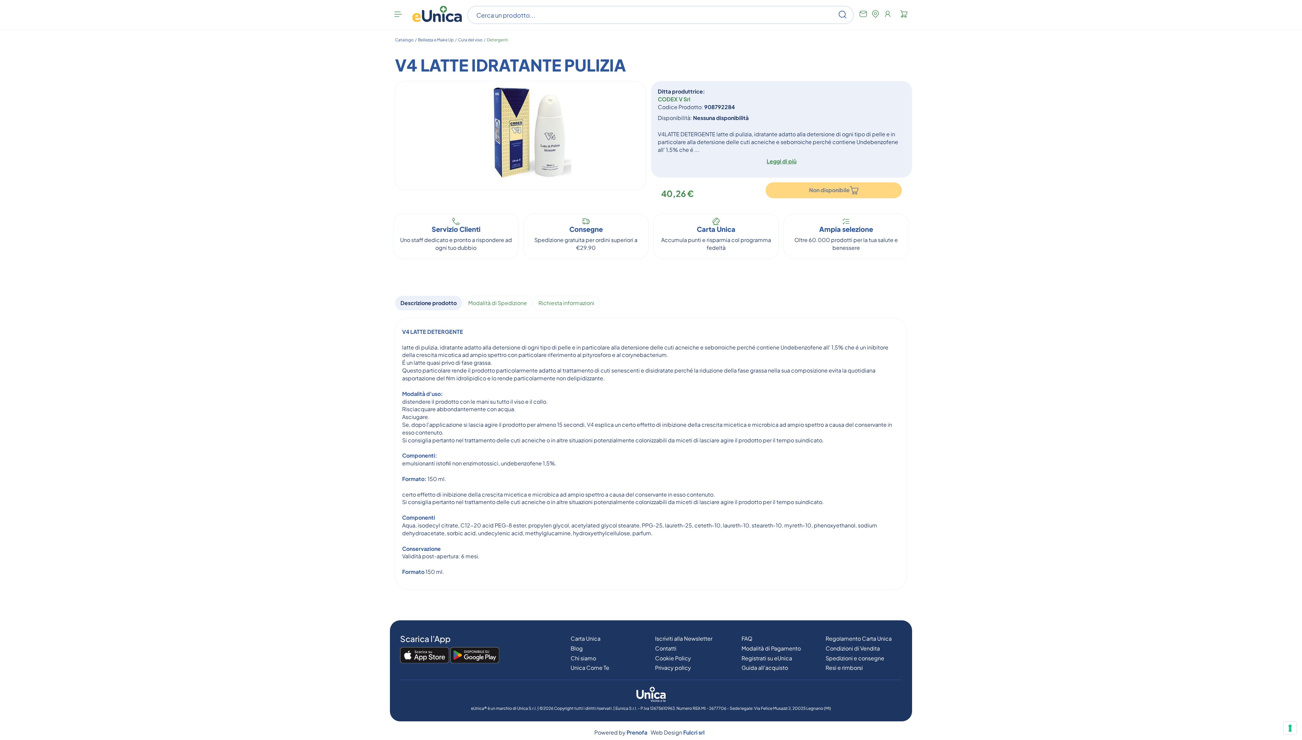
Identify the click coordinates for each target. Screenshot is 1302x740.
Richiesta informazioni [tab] (566, 302)
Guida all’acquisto (765, 667)
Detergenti (497, 39)
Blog (577, 648)
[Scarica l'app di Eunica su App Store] (424, 655)
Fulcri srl (694, 732)
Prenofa (637, 732)
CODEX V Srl (674, 99)
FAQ (747, 638)
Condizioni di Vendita (853, 648)
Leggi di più (781, 161)
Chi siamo (583, 658)
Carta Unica (585, 638)
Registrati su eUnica (767, 658)
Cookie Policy (673, 658)
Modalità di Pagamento (771, 648)
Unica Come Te (590, 667)
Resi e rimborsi (844, 667)
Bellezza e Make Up (436, 39)
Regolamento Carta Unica (859, 638)
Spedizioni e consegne (855, 658)
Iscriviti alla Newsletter (683, 638)
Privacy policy (673, 667)
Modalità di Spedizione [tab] (497, 302)
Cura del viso (470, 39)
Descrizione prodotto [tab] (428, 302)
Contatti (665, 648)
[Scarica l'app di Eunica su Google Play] (474, 655)
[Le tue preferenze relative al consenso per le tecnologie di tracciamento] (1290, 728)
